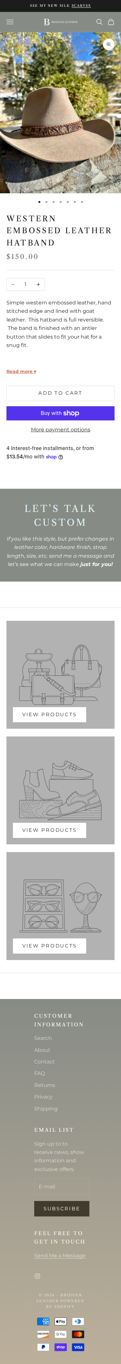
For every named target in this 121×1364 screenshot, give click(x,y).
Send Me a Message (60, 1256)
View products (49, 714)
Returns (44, 1085)
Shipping (46, 1109)
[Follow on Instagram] (37, 1276)
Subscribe (62, 1209)
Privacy (43, 1097)
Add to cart (60, 393)
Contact (44, 1062)
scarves (81, 6)
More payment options (60, 430)
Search (43, 1038)
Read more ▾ (21, 371)
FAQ (39, 1073)
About (42, 1050)
